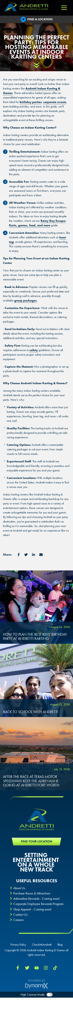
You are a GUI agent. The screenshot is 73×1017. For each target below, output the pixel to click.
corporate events (54, 102)
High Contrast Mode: (33, 995)
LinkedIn (33, 554)
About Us (19, 888)
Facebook (18, 554)
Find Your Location (36, 841)
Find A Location (40, 19)
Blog (60, 945)
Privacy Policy (18, 945)
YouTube (36, 967)
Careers (18, 920)
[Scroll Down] (36, 65)
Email (41, 554)
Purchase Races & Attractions (31, 893)
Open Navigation (64, 8)
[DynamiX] (36, 986)
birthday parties (31, 102)
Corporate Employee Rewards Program (38, 904)
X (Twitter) (27, 967)
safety (33, 350)
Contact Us (20, 914)
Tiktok (55, 967)
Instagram (46, 967)
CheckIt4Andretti (41, 945)
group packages (25, 300)
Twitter (26, 554)
